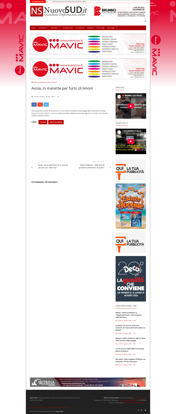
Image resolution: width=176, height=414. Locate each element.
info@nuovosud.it (139, 398)
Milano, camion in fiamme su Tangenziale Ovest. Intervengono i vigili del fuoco (129, 315)
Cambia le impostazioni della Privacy (40, 407)
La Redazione (79, 28)
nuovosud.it (59, 411)
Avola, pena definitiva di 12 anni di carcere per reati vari (53, 166)
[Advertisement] (71, 141)
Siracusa (42, 96)
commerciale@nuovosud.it (127, 400)
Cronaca (36, 96)
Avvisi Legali (100, 28)
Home (33, 28)
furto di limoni (56, 122)
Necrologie (110, 28)
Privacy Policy (56, 407)
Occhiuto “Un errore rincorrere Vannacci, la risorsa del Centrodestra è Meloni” (130, 327)
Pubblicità (90, 28)
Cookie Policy (65, 407)
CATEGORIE (41, 28)
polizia (43, 122)
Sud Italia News (67, 28)
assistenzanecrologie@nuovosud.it (135, 403)
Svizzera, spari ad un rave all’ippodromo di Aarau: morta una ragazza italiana (60, 1)
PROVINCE (53, 28)
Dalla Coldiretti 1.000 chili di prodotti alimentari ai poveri (91, 166)
